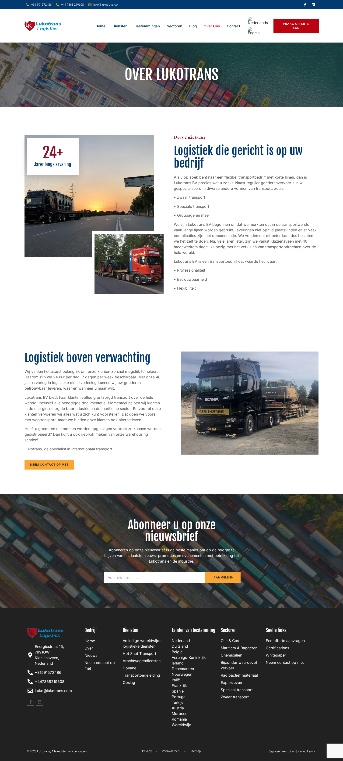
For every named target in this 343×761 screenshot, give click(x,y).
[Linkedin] (313, 4)
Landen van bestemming (193, 630)
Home (100, 26)
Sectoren (174, 26)
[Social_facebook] (305, 4)
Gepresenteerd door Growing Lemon (292, 751)
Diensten (119, 26)
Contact (233, 26)
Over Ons (212, 26)
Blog (193, 26)
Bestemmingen (147, 26)
